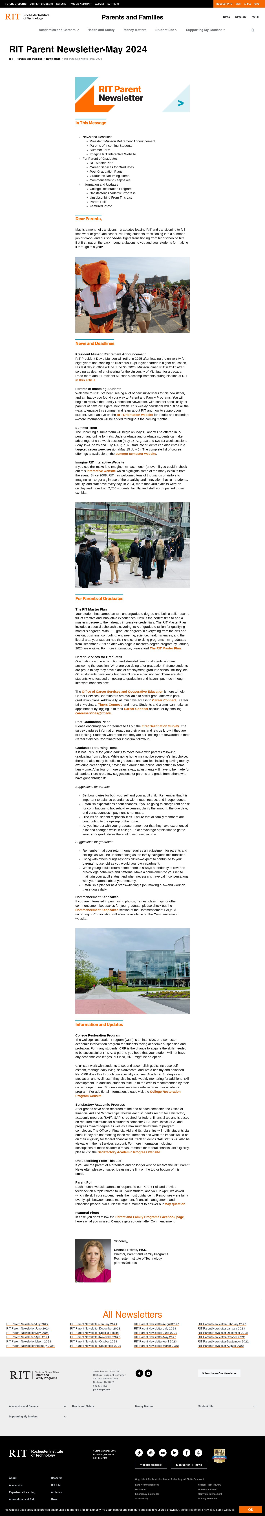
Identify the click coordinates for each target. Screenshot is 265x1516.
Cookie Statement (189, 1510)
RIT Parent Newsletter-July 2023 (155, 1328)
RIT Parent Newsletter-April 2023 (155, 1341)
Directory (240, 17)
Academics (16, 1485)
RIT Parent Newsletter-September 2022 (223, 1341)
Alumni (99, 3)
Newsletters (53, 58)
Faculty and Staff (81, 3)
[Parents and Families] (35, 1375)
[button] (252, 30)
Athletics (56, 1492)
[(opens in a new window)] (139, 1373)
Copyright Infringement (210, 1493)
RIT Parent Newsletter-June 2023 (155, 1333)
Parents (61, 3)
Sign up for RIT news (189, 1464)
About (13, 1478)
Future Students (15, 3)
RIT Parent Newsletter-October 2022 (221, 1337)
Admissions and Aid (21, 1499)
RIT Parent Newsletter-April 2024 (27, 1337)
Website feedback (151, 1464)
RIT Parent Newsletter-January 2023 (221, 1328)
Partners (113, 3)
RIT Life (56, 1485)
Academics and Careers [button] (57, 29)
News (226, 17)
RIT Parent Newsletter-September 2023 (95, 1346)
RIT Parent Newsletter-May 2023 (155, 1337)
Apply (247, 3)
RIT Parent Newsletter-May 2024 (27, 1333)
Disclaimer (140, 1489)
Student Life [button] (164, 29)
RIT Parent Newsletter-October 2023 (93, 1341)
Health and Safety (101, 29)
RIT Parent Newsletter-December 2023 (95, 1328)
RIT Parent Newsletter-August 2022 (221, 1346)
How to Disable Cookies (219, 1510)
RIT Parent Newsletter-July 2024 (27, 1324)
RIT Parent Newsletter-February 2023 (222, 1324)
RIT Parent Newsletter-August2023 (156, 1324)
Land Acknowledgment (147, 1484)
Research (57, 1478)
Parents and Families (132, 16)
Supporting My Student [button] (204, 29)
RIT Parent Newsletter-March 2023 (156, 1346)
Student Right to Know (209, 1484)
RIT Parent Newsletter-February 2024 (30, 1346)
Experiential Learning (22, 1492)
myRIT (256, 17)
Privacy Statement (207, 1498)
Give (256, 3)
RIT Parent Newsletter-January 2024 (93, 1324)
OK (250, 1509)
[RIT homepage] (27, 17)
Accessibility (142, 1498)
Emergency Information (147, 1493)
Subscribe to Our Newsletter (219, 1373)
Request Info (224, 3)
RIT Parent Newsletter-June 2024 (28, 1328)
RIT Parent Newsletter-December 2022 (223, 1333)
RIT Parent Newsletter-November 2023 (95, 1337)
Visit (238, 3)
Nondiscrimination (207, 1489)
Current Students (41, 3)
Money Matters (135, 29)
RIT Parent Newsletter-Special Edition (94, 1333)
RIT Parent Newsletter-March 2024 (28, 1341)
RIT (11, 58)
